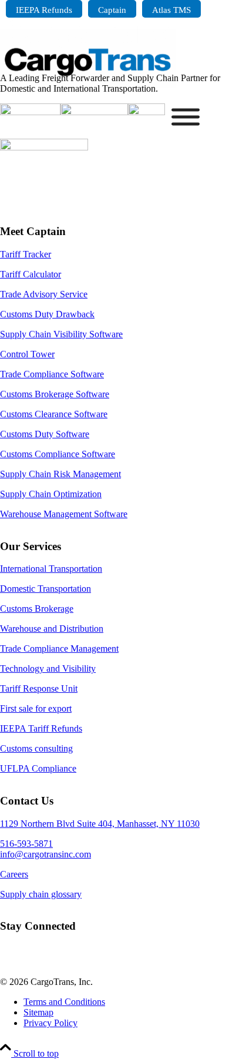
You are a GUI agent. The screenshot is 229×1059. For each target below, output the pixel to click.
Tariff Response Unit (39, 688)
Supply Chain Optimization (51, 494)
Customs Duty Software (44, 434)
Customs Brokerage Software (54, 394)
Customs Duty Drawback (47, 314)
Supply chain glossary (41, 894)
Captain (112, 10)
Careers (14, 874)
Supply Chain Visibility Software (61, 334)
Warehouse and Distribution (51, 629)
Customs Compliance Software (57, 454)
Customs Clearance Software (53, 414)
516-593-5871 (26, 844)
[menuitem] (44, 9)
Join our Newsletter (54, 963)
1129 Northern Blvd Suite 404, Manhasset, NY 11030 (100, 824)
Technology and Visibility (48, 668)
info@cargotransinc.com (45, 854)
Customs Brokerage (36, 609)
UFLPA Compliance (38, 768)
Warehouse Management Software (63, 514)
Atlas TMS (171, 10)
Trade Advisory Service (43, 294)
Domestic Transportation (45, 589)
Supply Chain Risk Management (60, 474)
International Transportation (51, 569)
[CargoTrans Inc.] (88, 85)
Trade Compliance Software (52, 374)
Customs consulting (36, 748)
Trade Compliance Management (59, 649)
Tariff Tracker (25, 254)
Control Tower (27, 354)
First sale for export (36, 708)
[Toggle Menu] (185, 117)
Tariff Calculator (30, 274)
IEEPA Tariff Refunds (41, 728)
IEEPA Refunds (44, 10)
